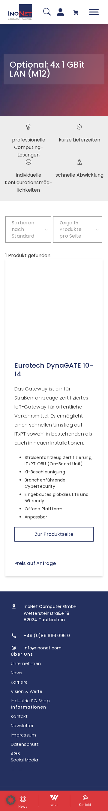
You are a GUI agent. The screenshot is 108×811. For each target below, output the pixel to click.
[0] (76, 12)
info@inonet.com (43, 648)
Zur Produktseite (54, 534)
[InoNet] (20, 12)
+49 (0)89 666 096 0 (47, 636)
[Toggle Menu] (94, 12)
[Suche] (47, 12)
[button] (11, 800)
